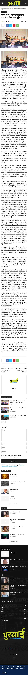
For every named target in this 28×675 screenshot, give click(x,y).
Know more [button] (21, 668)
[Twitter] (10, 25)
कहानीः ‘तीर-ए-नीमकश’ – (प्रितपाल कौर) (17, 481)
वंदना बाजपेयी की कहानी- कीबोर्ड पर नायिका (17, 592)
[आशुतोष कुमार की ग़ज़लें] (5, 491)
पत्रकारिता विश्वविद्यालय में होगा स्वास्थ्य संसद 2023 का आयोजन (7, 370)
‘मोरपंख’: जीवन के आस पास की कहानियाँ (17, 534)
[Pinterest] (14, 25)
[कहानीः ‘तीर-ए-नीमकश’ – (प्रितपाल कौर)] (5, 483)
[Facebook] (7, 25)
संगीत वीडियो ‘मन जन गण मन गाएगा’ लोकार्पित (18, 415)
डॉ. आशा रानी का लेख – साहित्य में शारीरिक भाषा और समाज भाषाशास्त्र (21, 370)
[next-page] (5, 422)
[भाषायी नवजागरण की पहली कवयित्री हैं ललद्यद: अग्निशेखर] (5, 587)
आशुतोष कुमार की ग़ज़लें (14, 489)
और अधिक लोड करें (13, 504)
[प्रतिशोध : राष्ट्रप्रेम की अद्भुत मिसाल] (5, 561)
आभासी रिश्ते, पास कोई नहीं (14, 512)
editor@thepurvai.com (12, 648)
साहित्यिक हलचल (6, 8)
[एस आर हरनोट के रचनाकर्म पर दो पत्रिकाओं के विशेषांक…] (5, 568)
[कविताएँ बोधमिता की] (5, 476)
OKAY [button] (4, 672)
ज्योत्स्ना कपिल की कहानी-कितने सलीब (17, 527)
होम (2, 8)
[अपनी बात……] (5, 498)
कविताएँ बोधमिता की (13, 474)
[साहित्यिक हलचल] (5, 554)
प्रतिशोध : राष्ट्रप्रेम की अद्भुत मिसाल (16, 559)
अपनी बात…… (12, 496)
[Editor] (2, 21)
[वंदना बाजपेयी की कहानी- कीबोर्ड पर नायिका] (5, 594)
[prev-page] (2, 422)
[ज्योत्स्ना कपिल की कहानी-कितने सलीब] (5, 529)
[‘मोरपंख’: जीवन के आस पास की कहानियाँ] (5, 536)
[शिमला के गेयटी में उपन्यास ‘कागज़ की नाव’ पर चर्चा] (5, 410)
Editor (5, 21)
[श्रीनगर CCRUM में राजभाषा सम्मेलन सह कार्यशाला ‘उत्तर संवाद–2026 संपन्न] (5, 403)
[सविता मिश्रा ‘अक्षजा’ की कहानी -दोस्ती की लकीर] (5, 521)
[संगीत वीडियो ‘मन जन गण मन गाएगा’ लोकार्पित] (5, 417)
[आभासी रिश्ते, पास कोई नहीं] (5, 514)
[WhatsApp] (17, 25)
